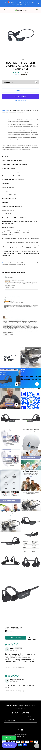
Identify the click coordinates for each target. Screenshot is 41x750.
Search (8, 705)
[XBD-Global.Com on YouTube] (22, 729)
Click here (5, 110)
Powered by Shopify (20, 736)
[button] (17, 72)
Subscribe (31, 719)
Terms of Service (20, 708)
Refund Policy (30, 705)
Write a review (15, 638)
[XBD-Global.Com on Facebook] (19, 729)
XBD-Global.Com (24, 734)
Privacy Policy (18, 705)
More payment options (20, 100)
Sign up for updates (20, 713)
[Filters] (29, 638)
